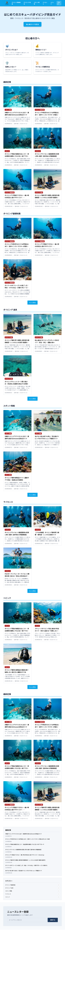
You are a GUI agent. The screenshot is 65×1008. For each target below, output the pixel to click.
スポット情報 (36, 3)
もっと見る (32, 302)
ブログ (58, 3)
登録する (52, 920)
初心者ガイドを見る (32, 24)
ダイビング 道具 (27, 3)
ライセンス (45, 3)
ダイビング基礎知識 (16, 3)
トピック (52, 3)
